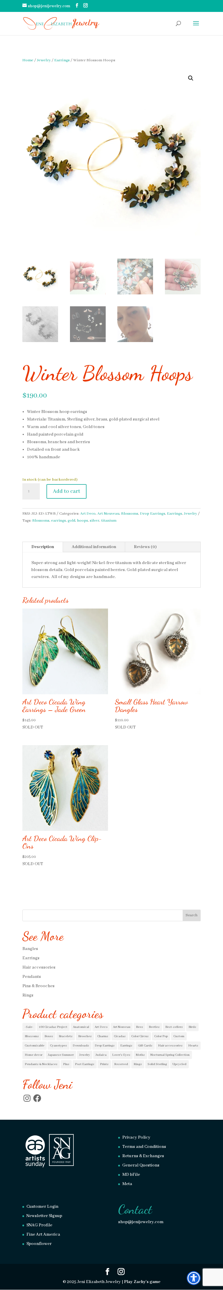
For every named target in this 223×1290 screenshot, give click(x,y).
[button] (191, 78)
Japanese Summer (61, 1055)
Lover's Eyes (121, 1055)
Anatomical (81, 1027)
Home (27, 60)
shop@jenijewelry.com (140, 1222)
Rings (27, 995)
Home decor (33, 1055)
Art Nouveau (108, 513)
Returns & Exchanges (143, 1156)
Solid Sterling (157, 1064)
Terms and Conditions (144, 1146)
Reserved (121, 1064)
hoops (82, 520)
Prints (104, 1064)
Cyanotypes (58, 1046)
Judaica (101, 1055)
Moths (140, 1055)
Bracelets (66, 1036)
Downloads (81, 1046)
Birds (192, 1027)
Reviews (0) (145, 547)
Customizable (34, 1046)
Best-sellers (174, 1027)
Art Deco (88, 513)
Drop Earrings (152, 513)
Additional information (94, 547)
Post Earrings (84, 1064)
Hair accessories (38, 967)
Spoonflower (39, 1243)
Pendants (31, 976)
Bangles (30, 948)
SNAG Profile (39, 1225)
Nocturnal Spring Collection (170, 1055)
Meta (127, 1184)
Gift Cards (145, 1046)
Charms (102, 1036)
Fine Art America (43, 1234)
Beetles (154, 1027)
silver (94, 520)
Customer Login (42, 1206)
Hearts (193, 1046)
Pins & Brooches (38, 986)
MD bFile (131, 1174)
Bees (139, 1027)
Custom (178, 1036)
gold (71, 520)
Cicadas (120, 1036)
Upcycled (179, 1064)
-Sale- (29, 1027)
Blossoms (129, 513)
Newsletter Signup (44, 1216)
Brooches (85, 1036)
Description (42, 547)
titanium (108, 520)
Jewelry (44, 60)
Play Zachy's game (142, 1281)
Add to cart (66, 491)
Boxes (48, 1036)
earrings (58, 520)
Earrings (62, 60)
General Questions (140, 1165)
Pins (66, 1064)
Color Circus (140, 1036)
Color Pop (161, 1036)
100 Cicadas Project (53, 1027)
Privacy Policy (136, 1137)
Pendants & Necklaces (41, 1064)
